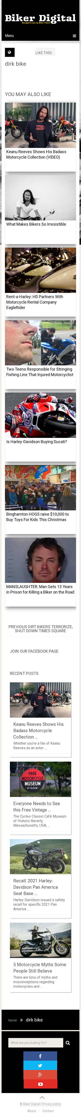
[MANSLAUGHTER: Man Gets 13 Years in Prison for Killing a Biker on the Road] (40, 560)
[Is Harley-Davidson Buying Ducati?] (40, 415)
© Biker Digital (30, 1104)
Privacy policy (51, 1104)
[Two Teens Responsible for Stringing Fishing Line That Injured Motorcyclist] (40, 342)
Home (12, 1020)
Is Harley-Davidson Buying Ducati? (36, 441)
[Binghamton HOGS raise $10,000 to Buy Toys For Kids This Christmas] (40, 487)
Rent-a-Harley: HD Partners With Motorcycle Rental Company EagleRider (34, 302)
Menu (9, 36)
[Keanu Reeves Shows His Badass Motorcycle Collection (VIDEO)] (40, 125)
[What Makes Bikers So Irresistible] (40, 197)
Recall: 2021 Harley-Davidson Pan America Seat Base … (35, 887)
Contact (48, 1111)
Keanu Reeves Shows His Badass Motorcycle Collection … (38, 731)
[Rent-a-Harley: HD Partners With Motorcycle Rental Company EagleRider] (40, 270)
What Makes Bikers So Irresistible (36, 224)
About (31, 1111)
